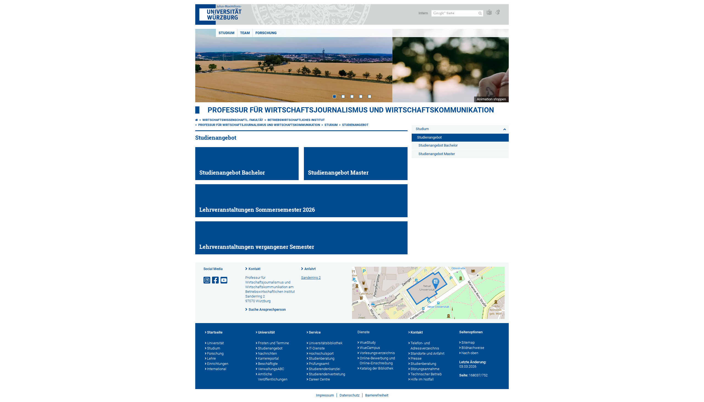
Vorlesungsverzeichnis (377, 353)
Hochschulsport (321, 353)
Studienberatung (321, 358)
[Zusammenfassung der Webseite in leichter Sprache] (489, 12)
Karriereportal (268, 358)
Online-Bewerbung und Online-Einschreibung (377, 360)
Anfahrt (310, 269)
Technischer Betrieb (426, 374)
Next (499, 65)
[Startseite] (196, 120)
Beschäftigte (268, 364)
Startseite (214, 332)
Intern (423, 13)
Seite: (463, 375)
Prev (205, 65)
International (216, 369)
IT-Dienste (317, 348)
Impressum (325, 395)
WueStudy (368, 342)
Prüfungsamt (319, 364)
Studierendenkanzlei (324, 369)
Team (245, 33)
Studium (226, 33)
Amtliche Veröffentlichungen (272, 376)
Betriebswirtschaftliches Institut (296, 120)
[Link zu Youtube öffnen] (224, 280)
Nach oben (469, 353)
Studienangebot (355, 125)
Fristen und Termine (273, 343)
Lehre (211, 358)
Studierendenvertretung (327, 374)
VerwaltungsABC (271, 369)
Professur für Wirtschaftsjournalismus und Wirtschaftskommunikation (351, 110)
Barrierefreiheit (376, 395)
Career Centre (319, 379)
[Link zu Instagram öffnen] (207, 280)
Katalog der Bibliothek (376, 368)
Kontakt (254, 269)
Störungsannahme (425, 369)
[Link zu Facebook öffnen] (216, 280)
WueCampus (370, 348)
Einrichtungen (217, 364)
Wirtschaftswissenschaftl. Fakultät (232, 120)
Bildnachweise (472, 348)
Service (315, 332)
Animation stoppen (491, 99)
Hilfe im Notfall (422, 379)
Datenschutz (349, 395)
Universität (215, 343)
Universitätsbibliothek (325, 343)
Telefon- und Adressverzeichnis (425, 345)
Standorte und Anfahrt (427, 353)
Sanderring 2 (311, 278)
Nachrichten (267, 353)
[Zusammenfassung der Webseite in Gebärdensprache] (497, 12)
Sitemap (468, 342)
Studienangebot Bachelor (438, 145)
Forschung (266, 33)
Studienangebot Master (437, 154)
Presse (416, 358)
